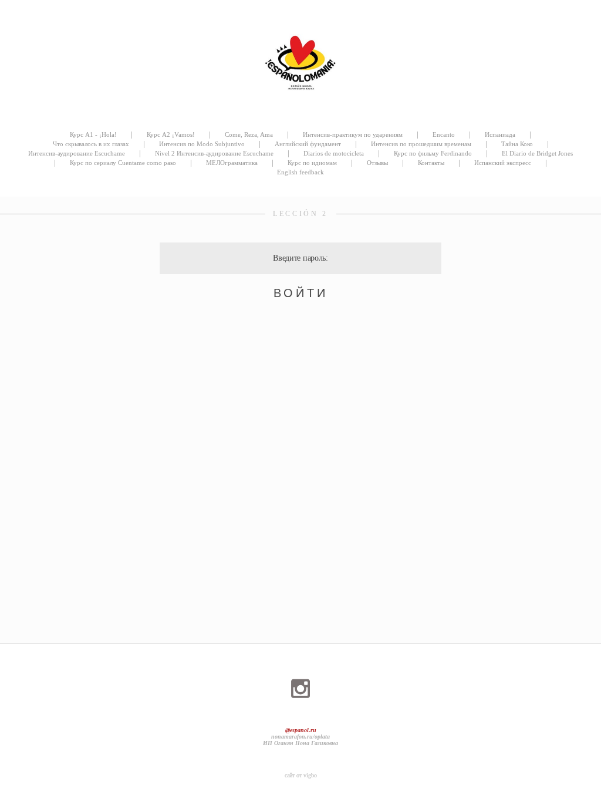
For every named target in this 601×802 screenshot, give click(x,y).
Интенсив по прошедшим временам (421, 143)
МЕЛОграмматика (232, 162)
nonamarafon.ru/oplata (300, 736)
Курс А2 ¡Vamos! (171, 134)
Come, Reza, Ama (249, 134)
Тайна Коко (517, 143)
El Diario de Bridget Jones (537, 153)
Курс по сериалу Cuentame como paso (123, 162)
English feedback (300, 172)
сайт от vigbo (301, 775)
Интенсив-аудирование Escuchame (76, 153)
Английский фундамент (308, 143)
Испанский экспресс (502, 162)
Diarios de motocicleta (333, 153)
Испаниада (500, 134)
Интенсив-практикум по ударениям (353, 134)
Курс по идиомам (312, 162)
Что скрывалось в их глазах (91, 143)
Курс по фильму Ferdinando (433, 153)
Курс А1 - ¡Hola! (93, 134)
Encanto (444, 134)
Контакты (431, 162)
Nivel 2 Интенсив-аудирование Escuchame (214, 153)
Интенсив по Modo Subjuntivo (202, 143)
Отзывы (377, 162)
